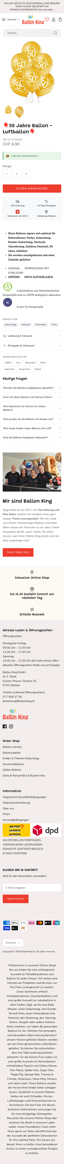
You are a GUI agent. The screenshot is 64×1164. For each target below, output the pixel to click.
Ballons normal (12, 747)
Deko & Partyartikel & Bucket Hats (24, 775)
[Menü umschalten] (4, 19)
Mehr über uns (18, 552)
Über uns (8, 808)
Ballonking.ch (28, 951)
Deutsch (12, 19)
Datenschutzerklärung (16, 803)
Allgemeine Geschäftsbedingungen (24, 797)
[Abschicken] (55, 33)
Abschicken (15, 898)
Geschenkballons (13, 764)
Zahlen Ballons (12, 770)
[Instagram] (11, 726)
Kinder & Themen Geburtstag (21, 758)
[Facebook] (5, 726)
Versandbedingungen (16, 820)
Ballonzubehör (12, 753)
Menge (7, 166)
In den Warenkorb (31, 188)
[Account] (52, 19)
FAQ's (6, 814)
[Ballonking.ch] (33, 19)
